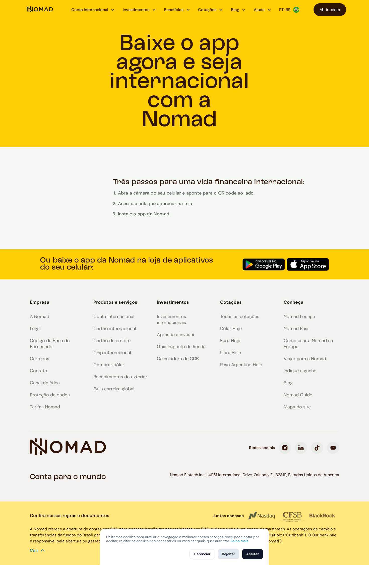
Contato (38, 371)
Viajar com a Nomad (305, 359)
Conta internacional (113, 316)
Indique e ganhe (300, 371)
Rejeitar (228, 554)
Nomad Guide (298, 395)
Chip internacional (112, 353)
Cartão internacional (114, 329)
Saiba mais (239, 541)
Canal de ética (45, 383)
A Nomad (39, 316)
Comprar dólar (108, 365)
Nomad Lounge (299, 316)
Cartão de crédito (112, 341)
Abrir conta (330, 9)
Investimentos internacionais (171, 319)
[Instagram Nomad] (285, 448)
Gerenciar (202, 554)
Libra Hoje (230, 353)
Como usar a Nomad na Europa (308, 344)
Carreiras (39, 359)
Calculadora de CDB (178, 359)
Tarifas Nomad (45, 407)
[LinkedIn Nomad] (301, 448)
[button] (93, 9)
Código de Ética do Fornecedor (50, 344)
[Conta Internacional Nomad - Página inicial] (40, 9)
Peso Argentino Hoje (241, 365)
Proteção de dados (50, 395)
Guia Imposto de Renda (181, 347)
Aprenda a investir (176, 335)
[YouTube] (333, 448)
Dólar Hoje (231, 329)
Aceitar (252, 554)
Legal (35, 329)
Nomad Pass (297, 329)
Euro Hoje (230, 341)
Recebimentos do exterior (120, 377)
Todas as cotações (239, 316)
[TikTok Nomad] (317, 448)
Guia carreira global (113, 389)
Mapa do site (297, 407)
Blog (288, 383)
